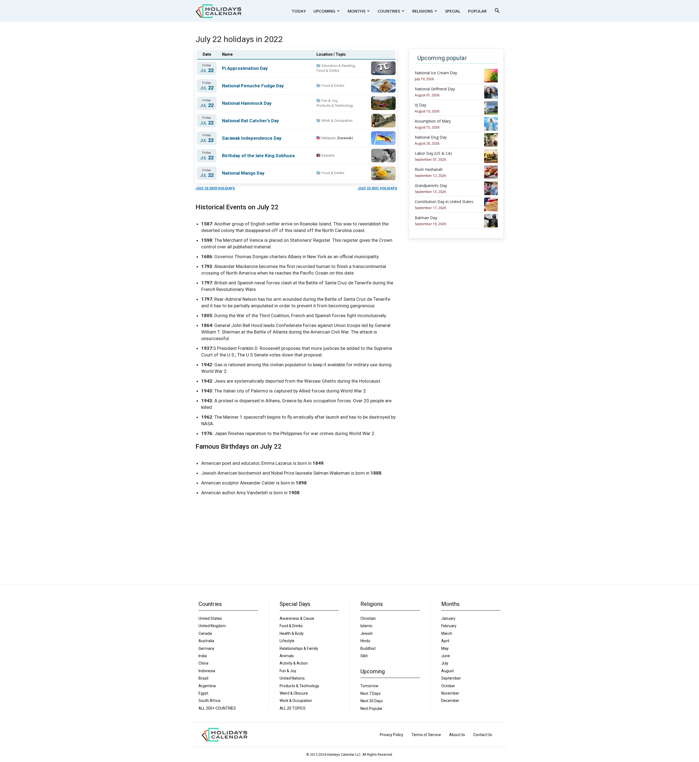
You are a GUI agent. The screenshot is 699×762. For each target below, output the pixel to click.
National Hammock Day (247, 103)
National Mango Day (243, 173)
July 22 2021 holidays (377, 188)
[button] (496, 11)
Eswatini (328, 155)
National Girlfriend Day (435, 89)
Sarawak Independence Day (252, 138)
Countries (389, 11)
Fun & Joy (329, 101)
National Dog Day (431, 137)
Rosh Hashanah (429, 169)
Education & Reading (338, 66)
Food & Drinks (327, 71)
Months (356, 11)
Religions (422, 11)
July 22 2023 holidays (215, 188)
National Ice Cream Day (436, 72)
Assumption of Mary (433, 121)
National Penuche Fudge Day (253, 85)
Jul (207, 70)
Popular (477, 11)
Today (299, 11)
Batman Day (426, 217)
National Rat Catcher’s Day (250, 120)
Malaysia (329, 138)
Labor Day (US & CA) (433, 153)
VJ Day (420, 105)
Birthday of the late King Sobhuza (258, 155)
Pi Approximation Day (245, 68)
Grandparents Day (431, 185)
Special (452, 11)
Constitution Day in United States (444, 201)
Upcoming (324, 11)
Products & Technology (334, 105)
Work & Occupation (337, 120)
